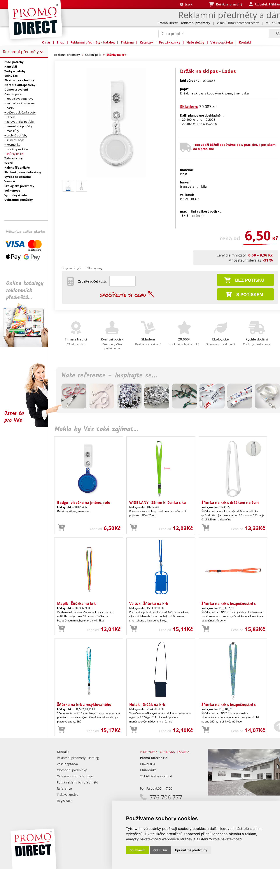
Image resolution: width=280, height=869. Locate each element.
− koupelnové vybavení (19, 103)
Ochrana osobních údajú (75, 776)
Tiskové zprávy (67, 794)
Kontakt (245, 42)
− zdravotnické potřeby (19, 122)
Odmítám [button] (160, 850)
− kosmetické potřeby (18, 126)
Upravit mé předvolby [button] (191, 850)
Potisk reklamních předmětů (77, 782)
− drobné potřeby (15, 135)
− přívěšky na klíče (16, 149)
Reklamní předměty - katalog (92, 42)
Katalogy (146, 42)
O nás (46, 42)
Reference (64, 788)
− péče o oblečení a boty (20, 112)
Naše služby (195, 42)
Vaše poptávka (221, 42)
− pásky (9, 108)
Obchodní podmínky (72, 770)
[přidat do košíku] (61, 527)
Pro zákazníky (169, 42)
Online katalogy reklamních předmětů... (25, 290)
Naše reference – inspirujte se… (109, 376)
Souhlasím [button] (137, 850)
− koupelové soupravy (18, 99)
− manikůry (11, 131)
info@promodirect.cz (243, 23)
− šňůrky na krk (14, 154)
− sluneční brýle (14, 140)
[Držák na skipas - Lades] (117, 176)
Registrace (64, 801)
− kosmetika (12, 145)
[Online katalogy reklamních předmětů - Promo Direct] (27, 346)
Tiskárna (127, 42)
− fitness (9, 117)
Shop (60, 42)
